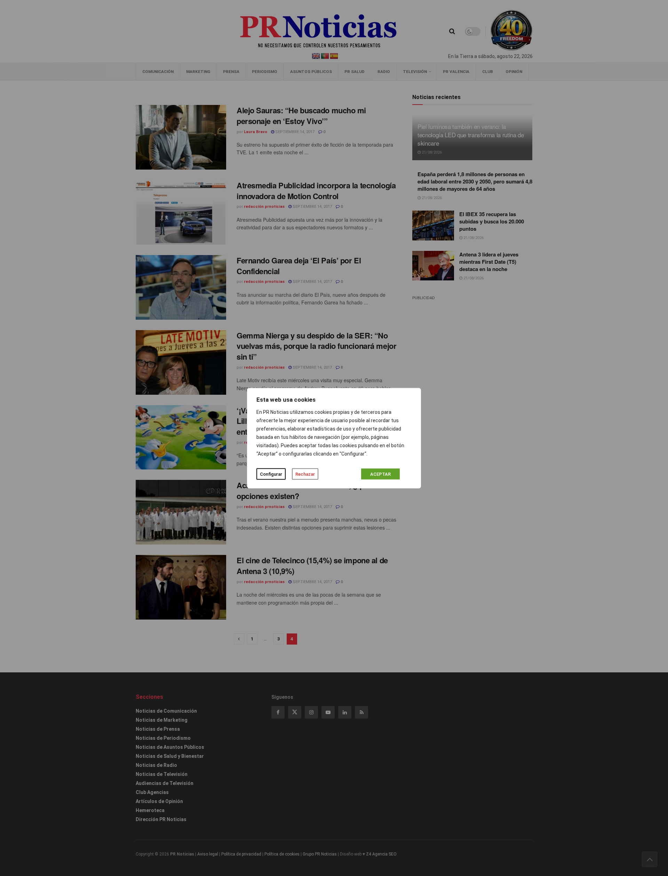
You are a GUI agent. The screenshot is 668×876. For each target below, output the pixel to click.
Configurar (271, 473)
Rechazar (305, 473)
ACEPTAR (380, 473)
